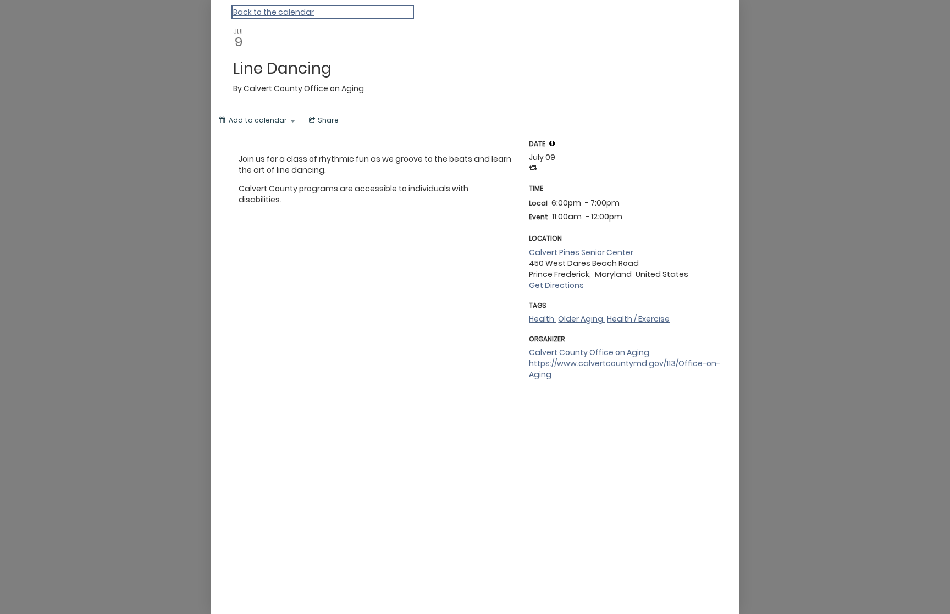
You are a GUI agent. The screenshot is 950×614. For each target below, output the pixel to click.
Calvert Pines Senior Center (581, 252)
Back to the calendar (273, 12)
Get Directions (556, 285)
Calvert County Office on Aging (589, 352)
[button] (552, 143)
